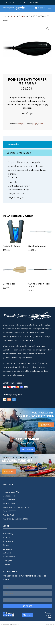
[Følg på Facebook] (45, 616)
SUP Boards (8, 553)
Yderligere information (19, 152)
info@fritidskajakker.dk (19, 507)
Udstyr (13, 16)
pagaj (34, 124)
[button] (47, 28)
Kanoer (6, 545)
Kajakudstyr (8, 541)
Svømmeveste (9, 556)
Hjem (5, 16)
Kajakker (6, 537)
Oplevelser (7, 549)
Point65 (41, 124)
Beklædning (8, 533)
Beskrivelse (13, 144)
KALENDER (9, 471)
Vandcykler (7, 560)
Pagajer (22, 16)
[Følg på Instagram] (49, 616)
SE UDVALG (46, 424)
